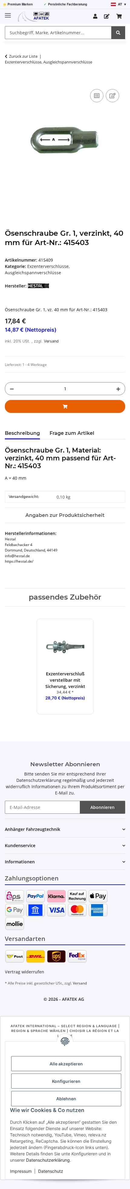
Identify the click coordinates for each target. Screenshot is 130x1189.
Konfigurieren (66, 1081)
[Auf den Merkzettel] (112, 95)
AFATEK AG (73, 999)
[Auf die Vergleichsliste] (96, 95)
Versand (51, 341)
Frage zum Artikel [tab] (72, 433)
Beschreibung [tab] (22, 433)
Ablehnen (66, 1098)
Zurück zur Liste (23, 56)
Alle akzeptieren (66, 1063)
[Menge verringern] (11, 389)
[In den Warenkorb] (10, 81)
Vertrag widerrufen (24, 972)
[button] (95, 16)
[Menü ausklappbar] (8, 13)
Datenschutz (50, 1171)
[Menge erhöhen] (118, 389)
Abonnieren (102, 807)
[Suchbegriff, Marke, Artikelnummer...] (118, 32)
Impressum (21, 1171)
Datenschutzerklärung (48, 1160)
